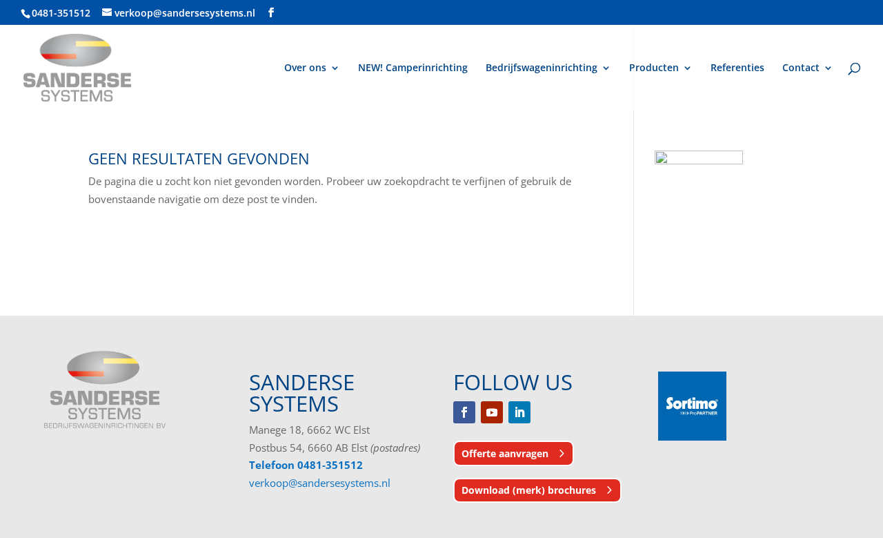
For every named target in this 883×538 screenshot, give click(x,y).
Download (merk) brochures (529, 490)
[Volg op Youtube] (492, 412)
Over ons (305, 68)
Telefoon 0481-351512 (306, 465)
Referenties (737, 68)
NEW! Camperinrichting (413, 68)
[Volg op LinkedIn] (519, 412)
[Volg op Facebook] (464, 412)
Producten (654, 68)
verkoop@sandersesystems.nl (319, 483)
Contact (801, 68)
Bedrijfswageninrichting (541, 68)
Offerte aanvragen (505, 453)
